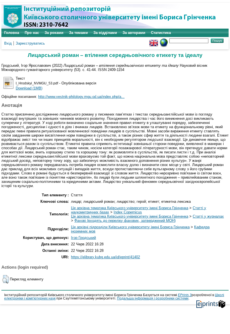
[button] (5, 279)
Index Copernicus (128, 212)
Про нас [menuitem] (32, 33)
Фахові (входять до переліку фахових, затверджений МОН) (125, 220)
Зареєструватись (30, 43)
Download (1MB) (29, 88)
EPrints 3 (185, 295)
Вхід (8, 43)
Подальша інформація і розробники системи (152, 298)
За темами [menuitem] (78, 33)
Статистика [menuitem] (161, 33)
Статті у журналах (208, 216)
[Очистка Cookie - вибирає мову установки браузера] (163, 40)
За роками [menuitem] (54, 33)
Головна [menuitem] (11, 33)
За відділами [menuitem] (105, 33)
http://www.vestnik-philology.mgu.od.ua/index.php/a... (81, 97)
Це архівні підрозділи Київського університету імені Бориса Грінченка (130, 227)
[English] (153, 40)
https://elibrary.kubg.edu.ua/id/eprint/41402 (105, 257)
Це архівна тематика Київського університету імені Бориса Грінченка (129, 208)
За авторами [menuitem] (134, 33)
